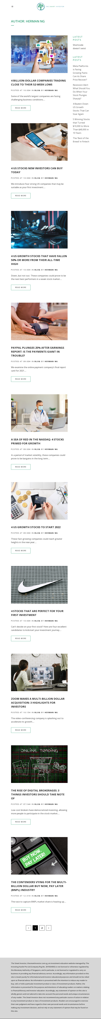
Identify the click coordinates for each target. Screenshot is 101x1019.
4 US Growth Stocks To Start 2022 (35, 527)
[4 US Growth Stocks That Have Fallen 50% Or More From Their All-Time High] (39, 229)
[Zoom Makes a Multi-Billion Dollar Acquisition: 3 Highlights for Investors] (39, 672)
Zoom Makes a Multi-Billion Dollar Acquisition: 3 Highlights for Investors (38, 702)
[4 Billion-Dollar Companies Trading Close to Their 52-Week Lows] (39, 54)
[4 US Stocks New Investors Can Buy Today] (39, 142)
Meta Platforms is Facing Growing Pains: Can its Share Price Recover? (80, 73)
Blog (38, 90)
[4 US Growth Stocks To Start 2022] (39, 501)
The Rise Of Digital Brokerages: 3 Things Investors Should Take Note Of (37, 794)
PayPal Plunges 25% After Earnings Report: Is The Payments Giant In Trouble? (37, 351)
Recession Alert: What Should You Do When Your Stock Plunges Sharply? (81, 91)
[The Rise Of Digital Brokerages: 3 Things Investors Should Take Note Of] (39, 764)
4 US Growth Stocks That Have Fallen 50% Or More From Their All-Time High (39, 260)
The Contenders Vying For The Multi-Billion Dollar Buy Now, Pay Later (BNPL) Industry (39, 886)
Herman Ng (51, 90)
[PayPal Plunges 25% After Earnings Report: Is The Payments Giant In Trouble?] (39, 321)
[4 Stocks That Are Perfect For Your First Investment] (39, 584)
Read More (20, 108)
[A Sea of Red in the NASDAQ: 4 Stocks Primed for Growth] (39, 413)
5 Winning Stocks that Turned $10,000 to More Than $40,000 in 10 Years (81, 126)
